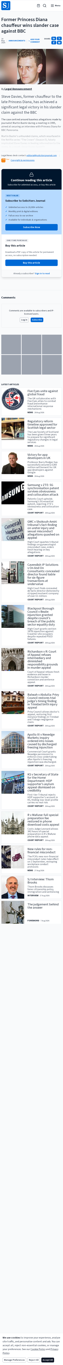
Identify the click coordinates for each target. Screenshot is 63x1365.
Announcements (17, 41)
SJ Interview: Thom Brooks (40, 881)
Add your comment (35, 40)
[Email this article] (59, 42)
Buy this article (31, 263)
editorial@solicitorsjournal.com (41, 155)
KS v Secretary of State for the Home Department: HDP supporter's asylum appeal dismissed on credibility (42, 782)
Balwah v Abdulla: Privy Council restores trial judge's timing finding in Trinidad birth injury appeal (43, 701)
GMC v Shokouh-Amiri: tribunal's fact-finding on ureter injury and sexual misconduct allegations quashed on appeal (43, 529)
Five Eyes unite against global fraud (42, 393)
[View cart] (38, 5)
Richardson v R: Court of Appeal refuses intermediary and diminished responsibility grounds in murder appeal (42, 659)
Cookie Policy (38, 1349)
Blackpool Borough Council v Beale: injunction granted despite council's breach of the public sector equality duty (41, 616)
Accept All (48, 1360)
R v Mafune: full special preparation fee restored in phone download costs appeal (43, 820)
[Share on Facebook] (53, 42)
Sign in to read (42, 273)
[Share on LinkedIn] (53, 38)
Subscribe (37, 319)
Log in (24, 319)
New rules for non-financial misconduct (41, 851)
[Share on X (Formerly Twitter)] (59, 38)
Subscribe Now (31, 227)
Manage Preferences (14, 1360)
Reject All (34, 1360)
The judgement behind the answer (43, 906)
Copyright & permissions (23, 160)
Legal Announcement (18, 89)
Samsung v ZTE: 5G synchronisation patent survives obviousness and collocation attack (43, 490)
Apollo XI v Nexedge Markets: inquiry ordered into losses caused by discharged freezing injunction (42, 741)
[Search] (44, 5)
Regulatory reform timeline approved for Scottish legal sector (42, 424)
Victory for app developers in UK (38, 456)
